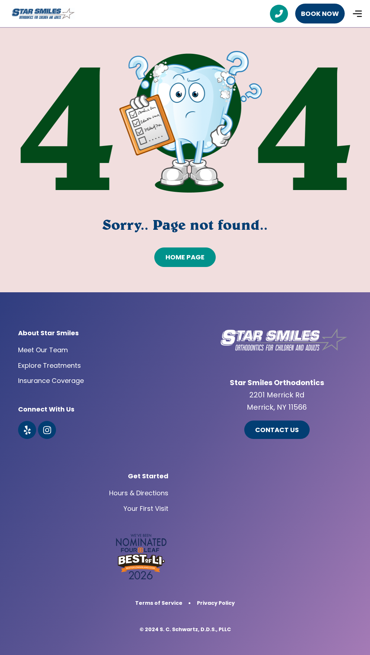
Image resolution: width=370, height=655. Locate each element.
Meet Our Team (43, 349)
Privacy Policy (216, 603)
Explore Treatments (49, 365)
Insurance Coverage (51, 380)
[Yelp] (27, 430)
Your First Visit (146, 508)
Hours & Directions (138, 492)
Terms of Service (158, 603)
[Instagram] (47, 430)
